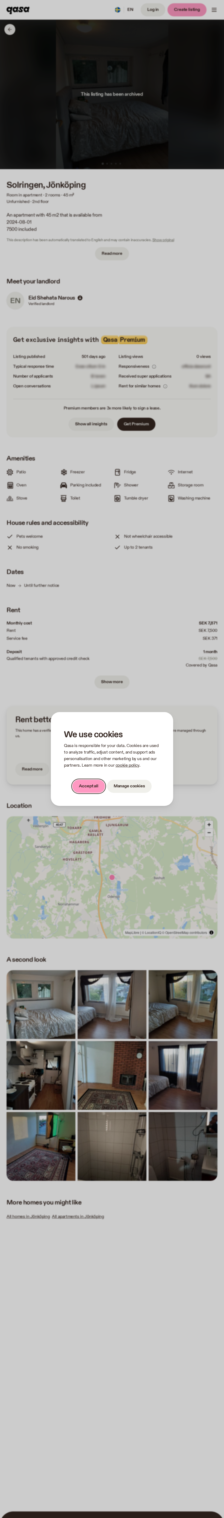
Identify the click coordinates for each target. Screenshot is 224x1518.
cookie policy (127, 765)
